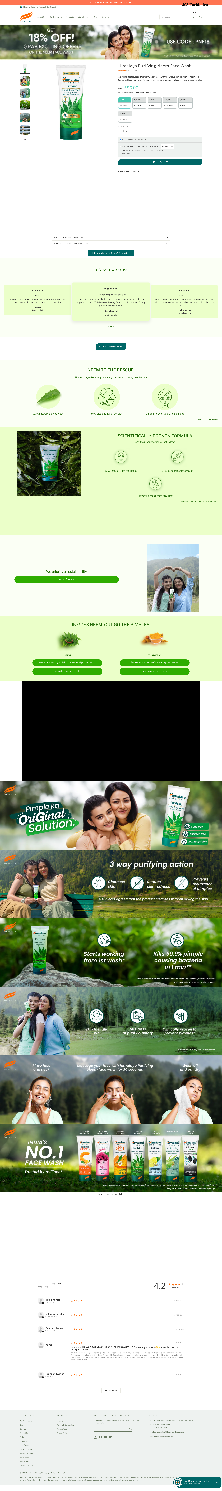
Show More (111, 1390)
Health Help (24, 1441)
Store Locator (84, 17)
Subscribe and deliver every (141, 146)
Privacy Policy (62, 1433)
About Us (41, 17)
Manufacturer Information (71, 244)
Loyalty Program (26, 1449)
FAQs (22, 1437)
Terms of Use (62, 1429)
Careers (105, 17)
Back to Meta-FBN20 (113, 346)
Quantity (124, 126)
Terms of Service (26, 1465)
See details (126, 154)
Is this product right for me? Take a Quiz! (111, 253)
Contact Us (24, 1433)
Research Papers (26, 1453)
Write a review (43, 1287)
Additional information (69, 237)
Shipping (137, 92)
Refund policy (25, 1461)
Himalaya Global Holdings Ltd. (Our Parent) (39, 7)
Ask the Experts (26, 1421)
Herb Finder (24, 1445)
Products (70, 17)
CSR (96, 17)
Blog (21, 1425)
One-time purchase (134, 140)
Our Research (55, 17)
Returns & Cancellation (65, 1425)
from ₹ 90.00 (124, 201)
